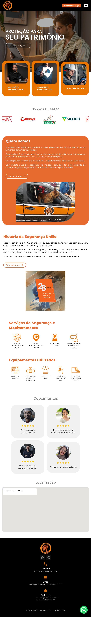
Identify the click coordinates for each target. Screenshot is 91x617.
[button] (86, 5)
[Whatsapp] (84, 610)
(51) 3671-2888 (39, 571)
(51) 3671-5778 (51, 571)
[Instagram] (48, 557)
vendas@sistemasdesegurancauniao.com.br (45, 584)
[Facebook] (42, 557)
